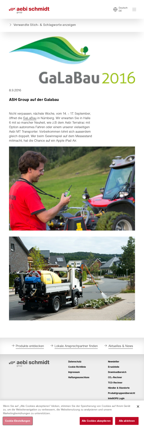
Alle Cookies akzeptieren (96, 421)
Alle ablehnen (127, 421)
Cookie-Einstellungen (17, 421)
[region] (72, 414)
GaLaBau (29, 118)
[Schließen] (138, 406)
